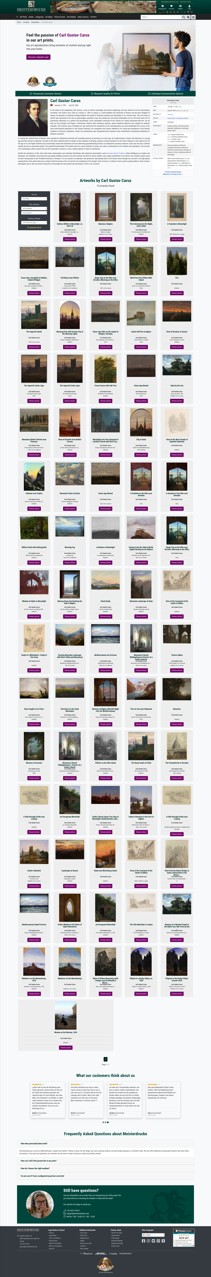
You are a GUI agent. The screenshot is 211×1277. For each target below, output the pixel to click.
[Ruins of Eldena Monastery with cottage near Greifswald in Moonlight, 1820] (105, 961)
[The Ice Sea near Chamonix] (141, 689)
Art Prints (23, 17)
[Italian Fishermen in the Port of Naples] (141, 800)
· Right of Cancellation (54, 1243)
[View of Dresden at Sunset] (177, 311)
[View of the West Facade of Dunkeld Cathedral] (177, 422)
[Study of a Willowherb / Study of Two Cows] (34, 638)
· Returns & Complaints (55, 1246)
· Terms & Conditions (54, 1238)
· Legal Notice (52, 1235)
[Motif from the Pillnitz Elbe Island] (141, 261)
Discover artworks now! (38, 57)
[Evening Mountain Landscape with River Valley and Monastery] (69, 635)
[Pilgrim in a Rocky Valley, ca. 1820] (141, 961)
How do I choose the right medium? (35, 1168)
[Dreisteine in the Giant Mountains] (69, 688)
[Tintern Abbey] (177, 634)
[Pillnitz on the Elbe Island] (105, 746)
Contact (93, 17)
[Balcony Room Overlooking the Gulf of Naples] (70, 584)
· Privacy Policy (52, 1241)
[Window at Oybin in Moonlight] (34, 582)
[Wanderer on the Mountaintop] (70, 961)
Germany (170, 114)
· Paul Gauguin (115, 1238)
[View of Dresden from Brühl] (69, 422)
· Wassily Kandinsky (117, 1241)
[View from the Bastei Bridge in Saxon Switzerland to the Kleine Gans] (176, 854)
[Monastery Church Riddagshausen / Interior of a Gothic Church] (70, 746)
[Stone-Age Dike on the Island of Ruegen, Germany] (105, 311)
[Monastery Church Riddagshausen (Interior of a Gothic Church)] (141, 638)
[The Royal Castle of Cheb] (141, 746)
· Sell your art (83, 1235)
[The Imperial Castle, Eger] (34, 369)
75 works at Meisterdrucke (173, 172)
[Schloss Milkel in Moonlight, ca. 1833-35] (69, 207)
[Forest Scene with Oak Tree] (105, 369)
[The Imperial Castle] (34, 315)
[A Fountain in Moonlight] (177, 207)
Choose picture (70, 239)
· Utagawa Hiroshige (117, 1243)
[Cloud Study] (105, 580)
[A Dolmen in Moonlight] (105, 528)
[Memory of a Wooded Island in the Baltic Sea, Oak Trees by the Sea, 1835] (177, 904)
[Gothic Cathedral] (34, 852)
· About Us (51, 1249)
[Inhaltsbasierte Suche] (188, 17)
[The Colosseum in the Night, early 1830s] (141, 207)
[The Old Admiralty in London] (141, 903)
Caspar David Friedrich (116, 153)
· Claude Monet (115, 1235)
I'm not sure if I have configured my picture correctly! (42, 1176)
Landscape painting (182, 118)
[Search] (183, 17)
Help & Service (83, 17)
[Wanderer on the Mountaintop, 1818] (34, 961)
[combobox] (153, 1235)
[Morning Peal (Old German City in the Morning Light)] (70, 315)
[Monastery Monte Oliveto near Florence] (34, 420)
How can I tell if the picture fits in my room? (39, 1161)
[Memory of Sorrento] (34, 746)
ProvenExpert (41, 1113)
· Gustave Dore (115, 1246)
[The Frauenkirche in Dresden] (176, 746)
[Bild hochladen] (193, 17)
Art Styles (49, 17)
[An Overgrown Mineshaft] (69, 800)
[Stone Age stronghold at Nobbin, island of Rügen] (34, 258)
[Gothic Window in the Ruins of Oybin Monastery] (70, 908)
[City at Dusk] (141, 422)
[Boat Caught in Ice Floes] (34, 688)
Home (19, 22)
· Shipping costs (84, 1238)
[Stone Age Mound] (141, 366)
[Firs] (177, 261)
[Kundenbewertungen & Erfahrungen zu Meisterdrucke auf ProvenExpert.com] (50, 81)
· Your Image (83, 1233)
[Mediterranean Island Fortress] (34, 903)
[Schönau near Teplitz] (34, 476)
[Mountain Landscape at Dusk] (141, 584)
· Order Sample (83, 1249)
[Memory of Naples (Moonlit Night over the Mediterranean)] (105, 692)
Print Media (71, 17)
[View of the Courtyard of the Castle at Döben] (177, 581)
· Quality (81, 1241)
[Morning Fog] (69, 526)
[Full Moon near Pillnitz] (69, 257)
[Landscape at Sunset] (69, 849)
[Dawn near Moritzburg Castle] (105, 854)
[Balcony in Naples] (105, 207)
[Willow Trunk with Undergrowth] (34, 528)
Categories (39, 17)
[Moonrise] (177, 689)
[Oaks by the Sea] (177, 365)
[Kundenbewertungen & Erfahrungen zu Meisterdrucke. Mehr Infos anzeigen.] (184, 1238)
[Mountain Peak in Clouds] (69, 474)
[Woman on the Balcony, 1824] (65, 1015)
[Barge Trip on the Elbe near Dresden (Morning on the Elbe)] (105, 261)
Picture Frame (59, 17)
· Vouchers (82, 1246)
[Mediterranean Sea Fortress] (105, 634)
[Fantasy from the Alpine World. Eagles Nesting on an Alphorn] (141, 528)
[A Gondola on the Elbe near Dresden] (141, 476)
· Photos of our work (85, 1243)
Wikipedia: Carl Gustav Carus (172, 174)
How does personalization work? (34, 1143)
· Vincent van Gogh (116, 1233)
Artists (31, 17)
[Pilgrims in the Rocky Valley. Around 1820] (176, 961)
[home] (17, 17)
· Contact (51, 1233)
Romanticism (35, 22)
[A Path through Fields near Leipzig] (34, 795)
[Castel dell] (141, 313)
